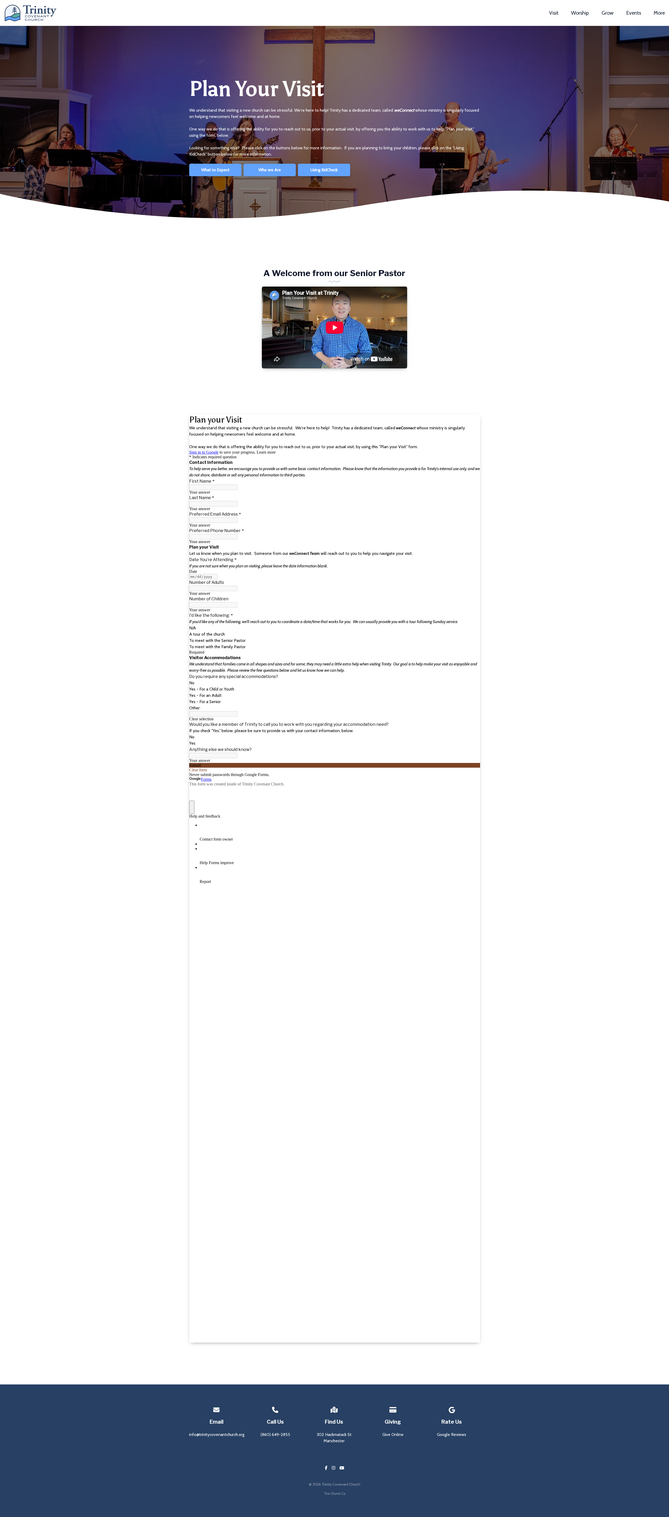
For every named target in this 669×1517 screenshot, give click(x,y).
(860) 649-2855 (275, 1434)
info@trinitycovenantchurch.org (216, 1434)
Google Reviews (451, 1434)
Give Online (392, 1434)
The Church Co (334, 1494)
